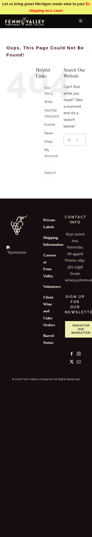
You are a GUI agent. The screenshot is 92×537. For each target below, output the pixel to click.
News (48, 133)
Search (50, 173)
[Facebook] (72, 354)
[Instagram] (79, 354)
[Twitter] (72, 362)
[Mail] (79, 362)
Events (49, 125)
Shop (48, 142)
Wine (48, 102)
